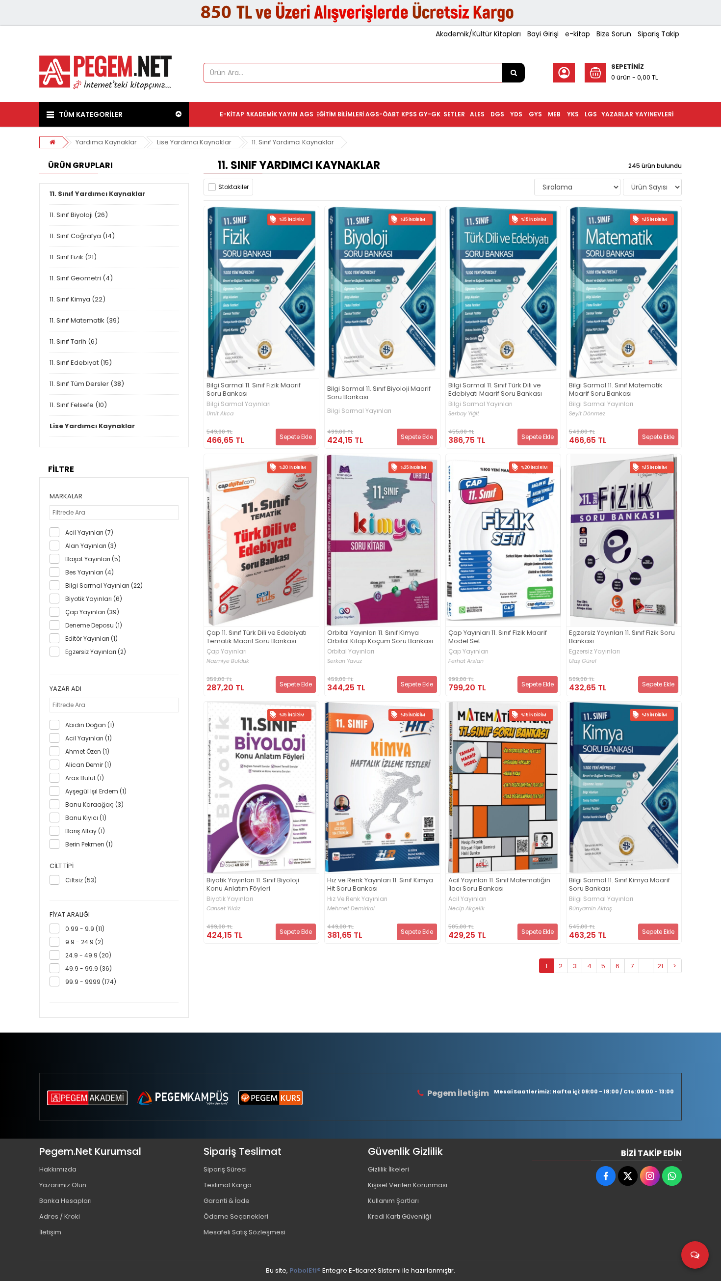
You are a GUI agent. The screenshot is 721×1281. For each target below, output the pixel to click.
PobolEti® (305, 1270)
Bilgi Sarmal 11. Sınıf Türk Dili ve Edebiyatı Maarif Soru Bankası (495, 390)
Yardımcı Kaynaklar (106, 142)
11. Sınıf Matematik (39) (85, 320)
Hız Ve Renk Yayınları (357, 899)
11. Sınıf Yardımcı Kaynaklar (293, 142)
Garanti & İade (227, 1200)
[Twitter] (628, 1176)
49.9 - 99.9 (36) (88, 968)
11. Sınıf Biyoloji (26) (79, 214)
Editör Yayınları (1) (91, 638)
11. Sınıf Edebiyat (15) (81, 362)
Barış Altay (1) (85, 831)
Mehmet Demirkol (351, 908)
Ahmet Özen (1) (87, 751)
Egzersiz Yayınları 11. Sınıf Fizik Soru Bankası (622, 637)
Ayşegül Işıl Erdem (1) (96, 791)
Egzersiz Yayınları (594, 651)
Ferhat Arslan (466, 661)
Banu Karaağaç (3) (94, 804)
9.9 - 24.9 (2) (84, 942)
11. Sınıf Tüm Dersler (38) (87, 383)
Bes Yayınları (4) (89, 572)
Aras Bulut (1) (84, 778)
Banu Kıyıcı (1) (85, 818)
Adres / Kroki (59, 1216)
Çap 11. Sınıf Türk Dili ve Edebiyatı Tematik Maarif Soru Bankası (256, 637)
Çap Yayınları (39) (92, 612)
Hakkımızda (58, 1169)
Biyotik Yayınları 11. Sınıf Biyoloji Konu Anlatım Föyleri (252, 884)
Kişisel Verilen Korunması (407, 1185)
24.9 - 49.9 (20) (88, 955)
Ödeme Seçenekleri (236, 1216)
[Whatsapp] (672, 1176)
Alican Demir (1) (88, 765)
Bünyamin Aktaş (590, 908)
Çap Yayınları (226, 651)
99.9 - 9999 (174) (90, 982)
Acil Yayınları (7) (89, 532)
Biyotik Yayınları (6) (93, 599)
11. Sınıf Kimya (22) (77, 299)
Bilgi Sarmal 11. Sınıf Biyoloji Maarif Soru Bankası (379, 393)
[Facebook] (606, 1176)
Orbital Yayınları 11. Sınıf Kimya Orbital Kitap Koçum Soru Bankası (380, 637)
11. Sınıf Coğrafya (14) (82, 236)
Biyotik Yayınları (229, 899)
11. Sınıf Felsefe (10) (78, 404)
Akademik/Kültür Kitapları (478, 34)
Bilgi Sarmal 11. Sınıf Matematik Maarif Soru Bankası (616, 390)
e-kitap (577, 34)
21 (660, 966)
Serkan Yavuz (344, 661)
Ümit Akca (219, 413)
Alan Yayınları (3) (90, 546)
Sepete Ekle (296, 437)
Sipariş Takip (658, 34)
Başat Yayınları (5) (93, 559)
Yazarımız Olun (62, 1185)
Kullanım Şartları (393, 1200)
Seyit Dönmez (587, 413)
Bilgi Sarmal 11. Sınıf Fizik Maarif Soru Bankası (253, 390)
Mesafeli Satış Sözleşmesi (244, 1232)
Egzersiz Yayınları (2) (95, 652)
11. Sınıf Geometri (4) (81, 278)
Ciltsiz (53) (81, 880)
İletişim (50, 1232)
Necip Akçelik (466, 908)
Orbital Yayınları (350, 651)
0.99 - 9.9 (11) (84, 929)
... (646, 966)
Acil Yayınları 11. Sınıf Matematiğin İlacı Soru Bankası (499, 884)
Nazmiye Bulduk (227, 661)
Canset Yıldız (223, 908)
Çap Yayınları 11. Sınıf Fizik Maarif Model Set (497, 637)
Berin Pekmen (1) (89, 844)
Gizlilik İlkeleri (388, 1169)
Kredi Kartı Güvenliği (399, 1216)
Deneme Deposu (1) (93, 625)
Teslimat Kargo (228, 1185)
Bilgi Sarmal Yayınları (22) (104, 585)
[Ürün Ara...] (513, 72)
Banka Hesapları (65, 1200)
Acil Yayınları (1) (88, 738)
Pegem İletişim (458, 1093)
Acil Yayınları (467, 899)
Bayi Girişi (543, 34)
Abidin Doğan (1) (89, 725)
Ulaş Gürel (582, 661)
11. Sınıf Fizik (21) (73, 257)
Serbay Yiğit (463, 413)
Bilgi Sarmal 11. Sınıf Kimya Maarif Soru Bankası (619, 884)
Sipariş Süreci (225, 1169)
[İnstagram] (650, 1176)
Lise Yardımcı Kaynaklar (194, 142)
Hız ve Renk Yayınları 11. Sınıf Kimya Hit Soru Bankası (380, 884)
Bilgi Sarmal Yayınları (238, 404)
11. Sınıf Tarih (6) (74, 341)
